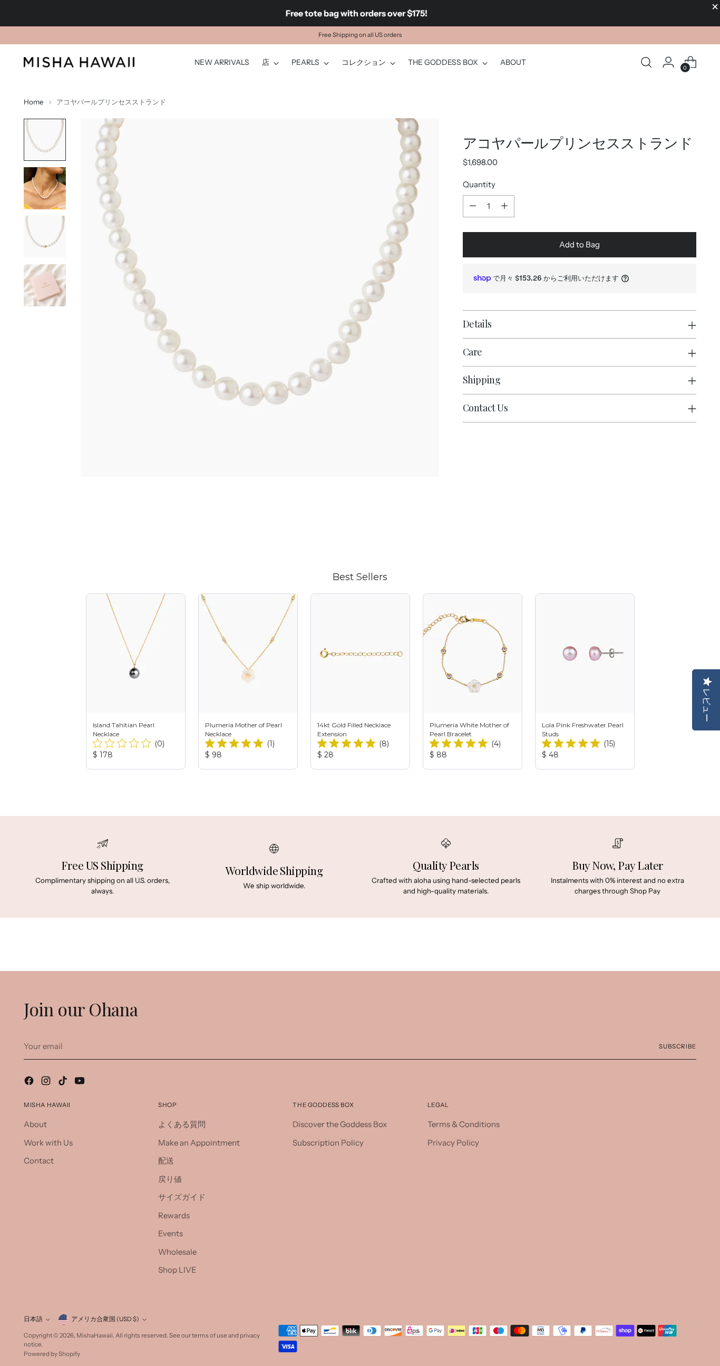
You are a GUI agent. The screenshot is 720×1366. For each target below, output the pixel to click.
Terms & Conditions (463, 1124)
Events (170, 1233)
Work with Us (48, 1143)
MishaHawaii (94, 1335)
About (35, 1124)
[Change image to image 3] (45, 237)
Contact (39, 1161)
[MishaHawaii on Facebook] (30, 1082)
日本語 (33, 1319)
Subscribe (677, 1046)
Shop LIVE (177, 1270)
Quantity (479, 184)
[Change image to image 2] (45, 188)
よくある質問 (182, 1124)
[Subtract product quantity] (472, 206)
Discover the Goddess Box (340, 1124)
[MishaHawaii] (79, 62)
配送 (166, 1161)
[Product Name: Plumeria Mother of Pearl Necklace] (248, 681)
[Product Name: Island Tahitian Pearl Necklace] (136, 681)
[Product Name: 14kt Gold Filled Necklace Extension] (360, 681)
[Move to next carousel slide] (687, 530)
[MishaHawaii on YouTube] (80, 1082)
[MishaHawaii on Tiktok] (63, 1082)
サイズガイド (182, 1197)
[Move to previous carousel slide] (663, 531)
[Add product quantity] (504, 206)
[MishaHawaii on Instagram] (47, 1082)
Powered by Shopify (52, 1354)
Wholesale (177, 1252)
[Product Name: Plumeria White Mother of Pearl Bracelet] (472, 681)
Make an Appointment (199, 1143)
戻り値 (170, 1179)
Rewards (174, 1215)
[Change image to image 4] (45, 285)
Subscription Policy (328, 1143)
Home (34, 102)
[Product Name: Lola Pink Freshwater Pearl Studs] (585, 681)
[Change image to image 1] (45, 140)
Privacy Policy (453, 1143)
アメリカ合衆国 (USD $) (105, 1319)
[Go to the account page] (668, 62)
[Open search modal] (646, 62)
